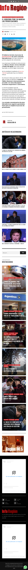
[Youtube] (16, 1)
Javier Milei (5, 112)
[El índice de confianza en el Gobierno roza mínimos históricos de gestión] (12, 142)
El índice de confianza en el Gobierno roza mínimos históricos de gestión (13, 150)
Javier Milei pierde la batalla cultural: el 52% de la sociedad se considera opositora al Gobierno (13, 206)
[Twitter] (13, 1)
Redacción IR (6, 31)
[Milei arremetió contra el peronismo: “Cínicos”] (12, 235)
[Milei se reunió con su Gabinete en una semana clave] (12, 161)
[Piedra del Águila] (14, 44)
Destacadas (10, 17)
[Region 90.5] (13, 444)
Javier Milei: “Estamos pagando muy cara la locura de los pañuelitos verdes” (13, 225)
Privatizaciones (10, 112)
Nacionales (20, 17)
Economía (15, 17)
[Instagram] (11, 1)
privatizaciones (7, 56)
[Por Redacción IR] (3, 31)
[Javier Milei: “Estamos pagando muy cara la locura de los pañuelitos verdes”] (12, 216)
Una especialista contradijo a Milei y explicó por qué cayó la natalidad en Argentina (13, 187)
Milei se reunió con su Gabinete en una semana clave (14, 169)
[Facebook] (9, 1)
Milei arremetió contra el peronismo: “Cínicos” (13, 243)
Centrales (4, 17)
